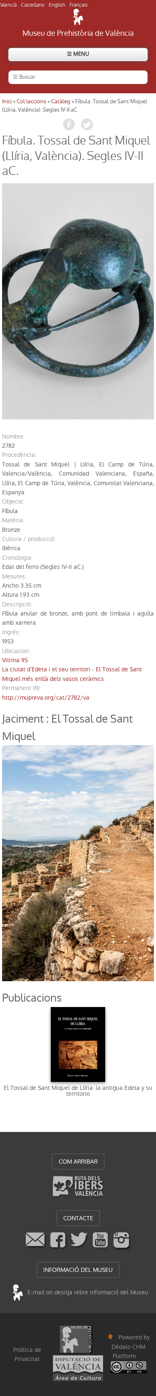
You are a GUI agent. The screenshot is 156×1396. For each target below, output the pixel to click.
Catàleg (60, 101)
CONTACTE (78, 1218)
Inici (7, 101)
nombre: (13, 436)
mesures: (14, 576)
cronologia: (17, 557)
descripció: (17, 604)
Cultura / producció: (28, 539)
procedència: (19, 455)
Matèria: (13, 520)
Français (78, 5)
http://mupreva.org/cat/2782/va (45, 697)
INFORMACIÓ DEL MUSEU (78, 1270)
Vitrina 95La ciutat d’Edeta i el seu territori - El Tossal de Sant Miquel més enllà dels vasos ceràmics (72, 669)
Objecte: (13, 501)
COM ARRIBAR (78, 1161)
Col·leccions (31, 101)
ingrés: (11, 632)
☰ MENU (78, 54)
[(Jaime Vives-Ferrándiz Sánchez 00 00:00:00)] (78, 301)
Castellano (33, 5)
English (57, 5)
